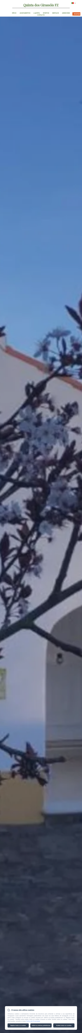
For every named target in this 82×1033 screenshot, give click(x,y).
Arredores (66, 13)
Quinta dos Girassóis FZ (41, 5)
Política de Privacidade (33, 1021)
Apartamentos (25, 13)
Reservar (77, 14)
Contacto (41, 15)
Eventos (46, 13)
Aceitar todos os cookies (64, 1025)
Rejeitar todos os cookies (18, 1025)
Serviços (55, 13)
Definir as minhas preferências (41, 1025)
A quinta (36, 13)
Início (14, 13)
